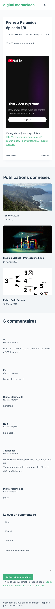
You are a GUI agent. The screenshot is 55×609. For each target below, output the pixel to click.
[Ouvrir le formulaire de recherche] (45, 5)
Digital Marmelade (13, 397)
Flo (4, 370)
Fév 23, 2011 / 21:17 (10, 427)
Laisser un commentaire (18, 577)
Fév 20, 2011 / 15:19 (10, 343)
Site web (9, 540)
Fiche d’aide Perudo (14, 300)
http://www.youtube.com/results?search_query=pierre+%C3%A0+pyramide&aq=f (27, 141)
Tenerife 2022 (11, 215)
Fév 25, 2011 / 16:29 (10, 454)
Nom (8, 522)
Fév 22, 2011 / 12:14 (10, 400)
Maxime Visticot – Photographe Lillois (23, 257)
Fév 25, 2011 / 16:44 (10, 492)
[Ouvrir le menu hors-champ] (50, 5)
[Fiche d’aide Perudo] (27, 281)
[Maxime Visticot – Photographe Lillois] (27, 239)
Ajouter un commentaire (17, 550)
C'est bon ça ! (35, 34)
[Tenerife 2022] (27, 197)
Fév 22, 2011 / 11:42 (10, 373)
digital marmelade (19, 5)
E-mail (9, 531)
